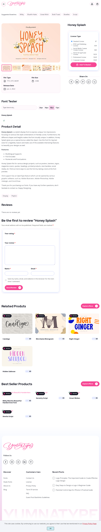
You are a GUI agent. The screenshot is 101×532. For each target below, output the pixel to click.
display (5, 196)
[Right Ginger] (84, 333)
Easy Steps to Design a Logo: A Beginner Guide (73, 485)
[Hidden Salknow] (17, 366)
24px (41, 108)
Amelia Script (8, 416)
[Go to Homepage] (16, 5)
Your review (10, 243)
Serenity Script (42, 398)
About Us (6, 486)
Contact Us (30, 478)
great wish (44, 14)
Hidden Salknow (9, 371)
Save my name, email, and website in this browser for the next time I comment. (31, 280)
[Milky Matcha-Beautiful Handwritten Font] (17, 395)
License (29, 482)
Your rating (10, 233)
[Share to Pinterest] (83, 82)
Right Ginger (74, 339)
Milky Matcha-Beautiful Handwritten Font (12, 402)
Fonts (5, 478)
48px (52, 108)
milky (22, 14)
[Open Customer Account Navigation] (92, 4)
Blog (5, 490)
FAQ (27, 493)
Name (8, 269)
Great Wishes (74, 398)
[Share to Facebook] (71, 82)
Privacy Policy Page (89, 524)
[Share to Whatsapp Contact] (89, 82)
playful (14, 196)
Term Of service (32, 490)
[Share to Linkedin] (77, 82)
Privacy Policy (31, 486)
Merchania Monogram (45, 339)
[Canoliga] (17, 333)
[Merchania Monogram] (50, 333)
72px (57, 108)
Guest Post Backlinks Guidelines (38, 497)
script (75, 14)
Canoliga (6, 339)
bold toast (56, 14)
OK (50, 528)
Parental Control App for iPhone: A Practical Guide (74, 490)
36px (46, 108)
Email (34, 269)
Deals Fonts (7, 482)
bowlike (67, 14)
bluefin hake (32, 14)
